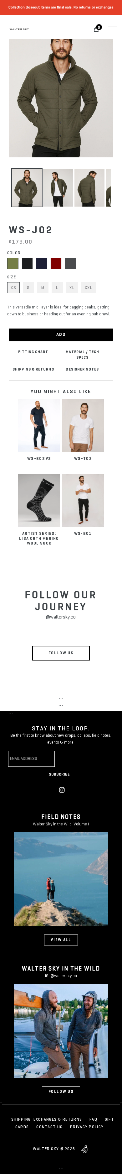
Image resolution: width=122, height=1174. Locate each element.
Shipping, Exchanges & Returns (46, 1120)
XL (71, 288)
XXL (89, 288)
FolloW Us (61, 1092)
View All (61, 940)
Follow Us (61, 653)
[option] (27, 188)
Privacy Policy (87, 1127)
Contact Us (49, 1127)
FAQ (93, 1120)
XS (13, 288)
